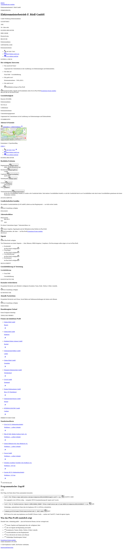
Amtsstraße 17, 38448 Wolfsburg (12, 127)
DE (2, 3)
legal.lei (7, 187)
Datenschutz (10, 547)
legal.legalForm (13, 170)
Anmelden (3, 4)
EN (3, 3)
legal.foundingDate (13, 174)
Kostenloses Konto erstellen (48, 91)
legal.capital (14, 178)
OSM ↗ (3, 146)
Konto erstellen (10, 4)
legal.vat (9, 183)
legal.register (15, 165)
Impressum (4, 547)
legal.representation (19, 191)
